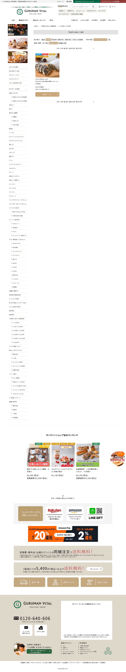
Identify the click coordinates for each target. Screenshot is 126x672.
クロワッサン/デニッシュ (15, 140)
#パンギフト (102, 11)
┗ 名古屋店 (14, 417)
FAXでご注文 (41, 631)
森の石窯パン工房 (14, 71)
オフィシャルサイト (36, 662)
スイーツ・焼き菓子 (14, 219)
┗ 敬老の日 (14, 275)
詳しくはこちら (95, 569)
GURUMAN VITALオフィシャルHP (84, 1)
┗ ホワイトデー (15, 255)
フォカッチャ (12, 168)
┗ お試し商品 (15, 125)
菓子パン (11, 144)
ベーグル (11, 132)
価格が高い (68, 39)
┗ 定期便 (14, 117)
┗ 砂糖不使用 (15, 370)
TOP (13, 20)
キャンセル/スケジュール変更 (88, 651)
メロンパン (12, 152)
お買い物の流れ (84, 646)
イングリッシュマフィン (15, 164)
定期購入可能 (62, 43)
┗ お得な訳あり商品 (17, 216)
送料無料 (11, 314)
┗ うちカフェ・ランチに (17, 394)
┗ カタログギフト (16, 243)
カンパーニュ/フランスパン (16, 136)
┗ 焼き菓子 (14, 227)
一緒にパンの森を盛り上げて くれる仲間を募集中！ (38, 651)
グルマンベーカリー (14, 75)
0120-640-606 (35, 618)
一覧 (109, 39)
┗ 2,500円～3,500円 (17, 330)
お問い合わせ (112, 20)
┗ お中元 (14, 271)
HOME (36, 26)
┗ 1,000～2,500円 (17, 326)
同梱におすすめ (13, 93)
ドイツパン (12, 192)
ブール (11, 160)
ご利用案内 (94, 20)
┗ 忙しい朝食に (15, 378)
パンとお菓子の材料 (15, 307)
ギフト (52, 20)
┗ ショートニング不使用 (18, 366)
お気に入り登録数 (78, 39)
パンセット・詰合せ (14, 208)
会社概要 (102, 20)
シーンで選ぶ (12, 374)
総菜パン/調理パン (14, 180)
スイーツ (65, 649)
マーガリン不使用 (14, 299)
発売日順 (54, 39)
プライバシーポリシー (75, 662)
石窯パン (11, 105)
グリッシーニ (12, 196)
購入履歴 (69, 1)
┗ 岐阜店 (14, 409)
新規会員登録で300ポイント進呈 (27, 1)
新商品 (11, 128)
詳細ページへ (47, 94)
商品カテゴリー (24, 20)
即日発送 (11, 310)
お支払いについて (85, 649)
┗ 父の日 (14, 267)
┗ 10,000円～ (15, 342)
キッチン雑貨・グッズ (14, 346)
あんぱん (11, 148)
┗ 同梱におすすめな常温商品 (19, 97)
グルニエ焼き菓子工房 (15, 83)
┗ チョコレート (15, 223)
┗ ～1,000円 (15, 322)
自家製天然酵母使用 (15, 295)
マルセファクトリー (14, 79)
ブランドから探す (13, 67)
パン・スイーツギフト (68, 651)
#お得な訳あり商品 (77, 14)
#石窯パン (62, 11)
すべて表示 (45, 43)
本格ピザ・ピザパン (14, 176)
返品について (84, 653)
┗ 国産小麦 (14, 354)
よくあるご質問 (84, 20)
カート (114, 7)
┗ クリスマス (15, 279)
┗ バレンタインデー (16, 251)
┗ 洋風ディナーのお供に (18, 382)
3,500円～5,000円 (65, 26)
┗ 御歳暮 (14, 287)
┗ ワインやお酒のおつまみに (18, 386)
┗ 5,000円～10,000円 (18, 338)
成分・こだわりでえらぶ (15, 350)
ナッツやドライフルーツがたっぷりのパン (18, 200)
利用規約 (102, 662)
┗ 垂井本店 (14, 405)
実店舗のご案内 (25, 662)
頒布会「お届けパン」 (69, 653)
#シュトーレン (80, 11)
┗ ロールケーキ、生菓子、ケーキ (19, 236)
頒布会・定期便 (13, 113)
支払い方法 (102, 582)
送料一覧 (35, 582)
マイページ (60, 1)
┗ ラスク (13, 231)
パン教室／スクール (14, 398)
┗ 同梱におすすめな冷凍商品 (19, 101)
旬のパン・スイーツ (39, 20)
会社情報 (65, 662)
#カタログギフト (91, 11)
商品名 (43, 39)
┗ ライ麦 (13, 358)
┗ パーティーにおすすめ (18, 390)
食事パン (11, 156)
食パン (11, 109)
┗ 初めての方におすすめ (18, 212)
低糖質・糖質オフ (14, 291)
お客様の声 (74, 20)
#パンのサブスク (64, 14)
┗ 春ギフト (14, 259)
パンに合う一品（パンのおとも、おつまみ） (18, 204)
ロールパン (12, 184)
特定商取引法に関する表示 (90, 662)
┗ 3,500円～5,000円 (17, 334)
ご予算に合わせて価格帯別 (16, 318)
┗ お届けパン (15, 121)
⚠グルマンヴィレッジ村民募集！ (111, 1)
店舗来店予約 (13, 401)
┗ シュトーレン (15, 283)
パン (64, 646)
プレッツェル (12, 188)
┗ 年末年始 (14, 247)
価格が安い (61, 39)
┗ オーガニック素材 (16, 362)
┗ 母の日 (14, 263)
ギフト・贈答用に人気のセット (17, 239)
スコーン (11, 172)
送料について (69, 582)
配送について (84, 647)
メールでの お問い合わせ (26, 632)
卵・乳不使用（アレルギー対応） (17, 303)
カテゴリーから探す (14, 89)
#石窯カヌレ (71, 11)
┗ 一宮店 (14, 413)
